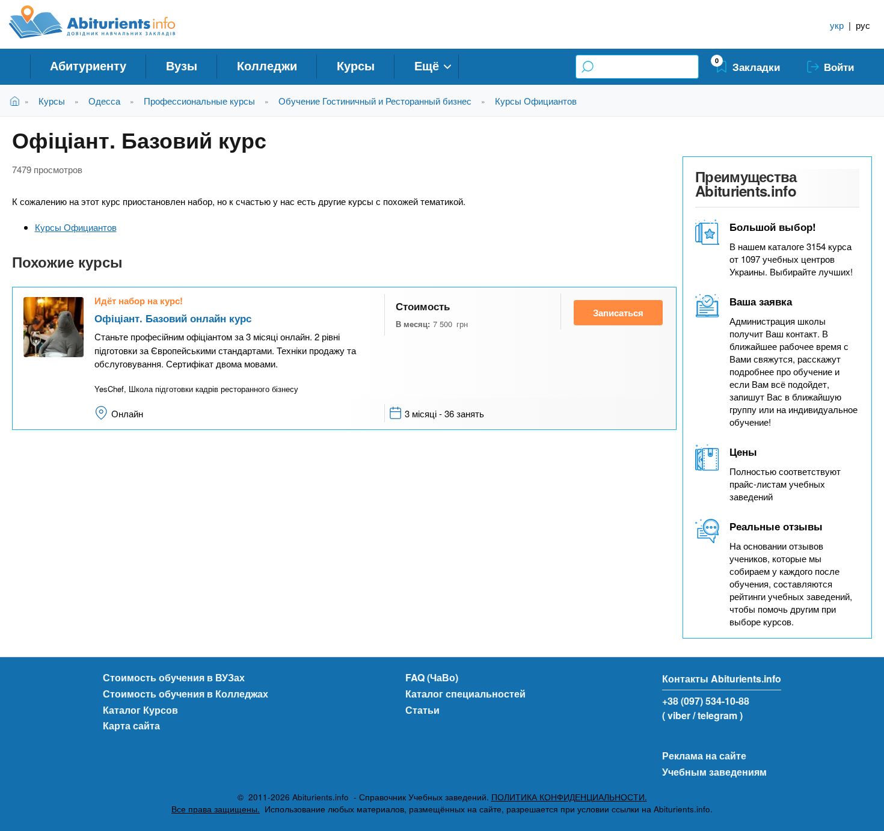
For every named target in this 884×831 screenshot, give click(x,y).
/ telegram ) (718, 715)
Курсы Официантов (536, 100)
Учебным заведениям (714, 772)
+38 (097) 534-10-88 (705, 701)
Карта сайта (131, 725)
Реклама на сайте (704, 755)
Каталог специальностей (465, 694)
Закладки (756, 67)
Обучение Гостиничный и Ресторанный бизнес (374, 100)
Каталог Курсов (140, 710)
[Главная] (105, 22)
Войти (839, 67)
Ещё (426, 65)
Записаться (618, 312)
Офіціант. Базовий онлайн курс (172, 318)
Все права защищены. (215, 809)
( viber (676, 715)
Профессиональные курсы (199, 100)
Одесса (104, 100)
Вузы (181, 65)
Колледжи (267, 65)
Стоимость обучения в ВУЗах (174, 677)
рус (863, 25)
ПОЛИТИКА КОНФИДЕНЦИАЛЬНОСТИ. (569, 797)
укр (837, 25)
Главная (17, 100)
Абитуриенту (88, 65)
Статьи (422, 710)
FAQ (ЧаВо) (431, 677)
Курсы (356, 65)
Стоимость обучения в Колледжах (185, 694)
